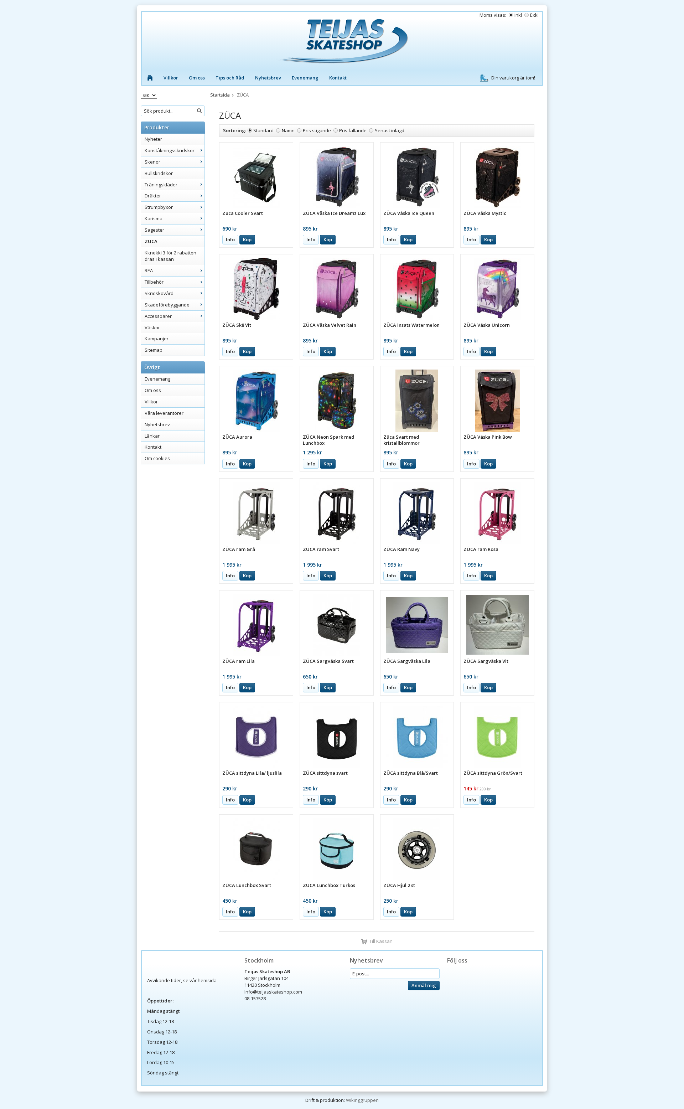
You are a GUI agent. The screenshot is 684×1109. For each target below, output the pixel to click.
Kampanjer (157, 338)
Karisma (153, 218)
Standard (263, 130)
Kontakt (338, 77)
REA (149, 270)
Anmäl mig (423, 985)
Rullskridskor (159, 173)
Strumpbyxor (159, 207)
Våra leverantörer (164, 413)
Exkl (534, 15)
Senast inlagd (389, 130)
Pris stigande (317, 130)
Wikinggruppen (362, 1100)
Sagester (154, 230)
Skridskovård (159, 293)
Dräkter (153, 195)
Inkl (518, 15)
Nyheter (153, 139)
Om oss (197, 77)
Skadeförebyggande (167, 304)
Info (230, 239)
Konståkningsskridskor (170, 150)
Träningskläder (161, 184)
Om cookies (157, 458)
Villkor (171, 77)
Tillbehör (154, 282)
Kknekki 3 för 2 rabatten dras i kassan (170, 256)
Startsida (220, 95)
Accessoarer (158, 316)
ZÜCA (151, 241)
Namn (288, 130)
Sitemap (153, 350)
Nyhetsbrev (268, 77)
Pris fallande (353, 130)
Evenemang (305, 77)
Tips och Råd (230, 77)
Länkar (152, 436)
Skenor (152, 162)
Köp (247, 239)
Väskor (152, 327)
